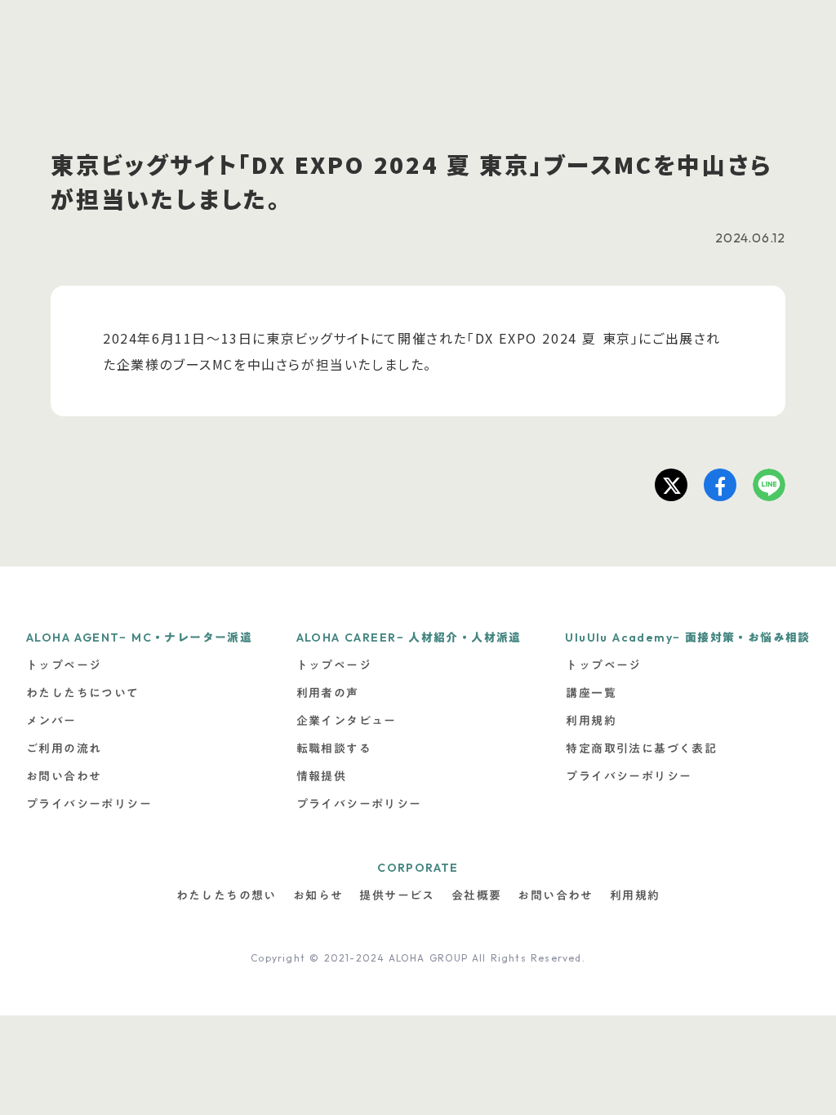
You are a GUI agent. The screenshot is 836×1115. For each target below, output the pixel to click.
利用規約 (635, 895)
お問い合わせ (555, 895)
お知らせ (318, 895)
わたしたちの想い (226, 895)
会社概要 (476, 895)
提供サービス (396, 895)
